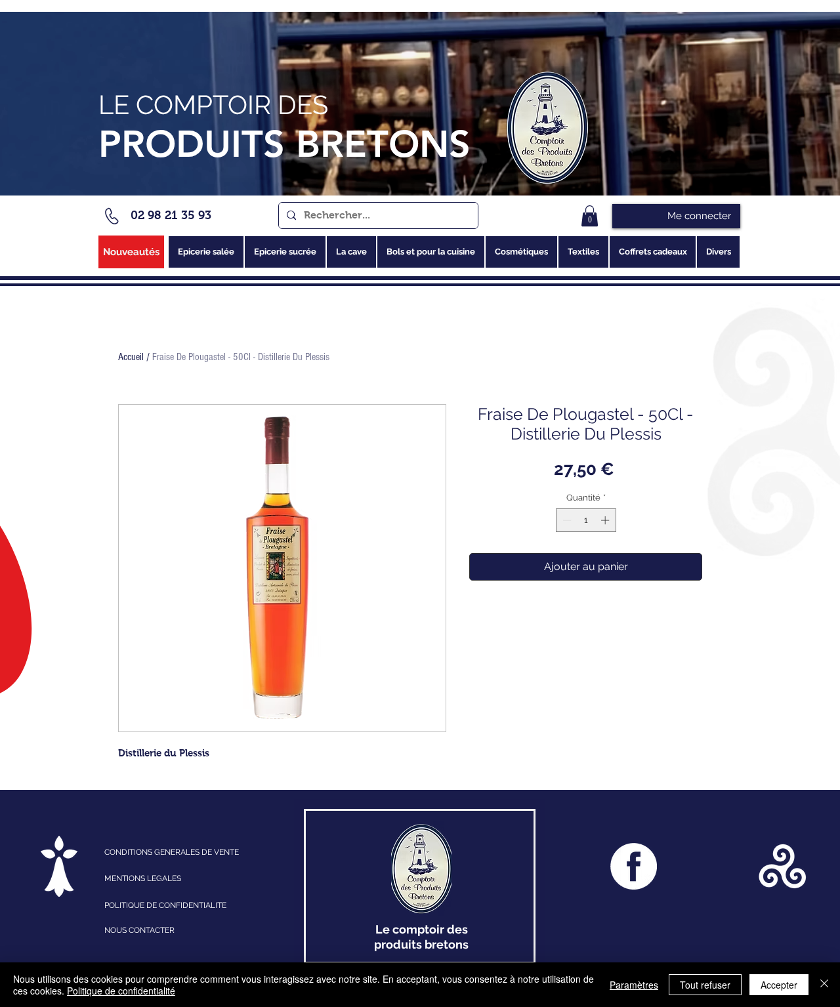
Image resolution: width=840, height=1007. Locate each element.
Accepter (779, 984)
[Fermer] (824, 985)
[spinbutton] (585, 520)
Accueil (131, 357)
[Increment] (606, 520)
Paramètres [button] (634, 984)
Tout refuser (705, 984)
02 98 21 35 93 (171, 215)
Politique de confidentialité (121, 990)
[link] (589, 215)
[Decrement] (566, 520)
